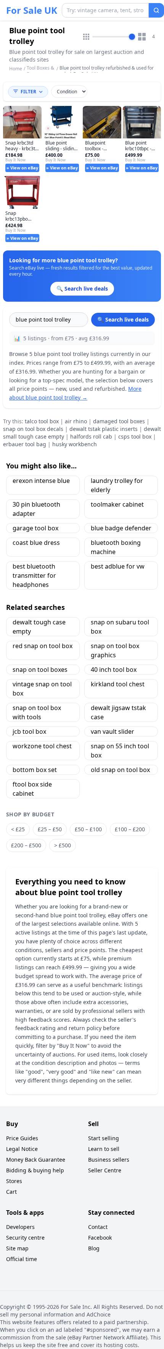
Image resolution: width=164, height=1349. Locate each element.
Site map (17, 1248)
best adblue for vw (118, 566)
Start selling (103, 1138)
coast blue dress (36, 542)
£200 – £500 (26, 845)
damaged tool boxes (119, 421)
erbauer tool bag (24, 444)
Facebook (100, 1237)
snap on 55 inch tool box (120, 750)
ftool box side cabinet (32, 789)
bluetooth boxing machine (116, 547)
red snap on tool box (42, 646)
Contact (98, 1226)
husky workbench (74, 444)
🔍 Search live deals (123, 319)
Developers (20, 1226)
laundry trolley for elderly (117, 485)
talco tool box (42, 421)
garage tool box (35, 528)
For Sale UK (31, 10)
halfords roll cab (91, 436)
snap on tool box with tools (37, 712)
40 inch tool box (114, 669)
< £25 (18, 829)
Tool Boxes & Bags (40, 71)
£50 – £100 (88, 829)
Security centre (25, 1237)
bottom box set (35, 770)
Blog (94, 1248)
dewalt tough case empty (39, 626)
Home (15, 69)
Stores (14, 1181)
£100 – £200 (130, 829)
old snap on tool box (120, 770)
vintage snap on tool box (42, 688)
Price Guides (22, 1138)
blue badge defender (121, 528)
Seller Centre (104, 1170)
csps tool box (134, 436)
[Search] (156, 10)
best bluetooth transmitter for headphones (34, 575)
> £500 (62, 845)
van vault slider (112, 731)
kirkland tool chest (118, 684)
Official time (21, 1259)
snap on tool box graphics (115, 650)
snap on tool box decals (33, 428)
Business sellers (108, 1159)
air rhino (76, 421)
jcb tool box (29, 731)
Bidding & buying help (35, 1170)
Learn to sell (103, 1148)
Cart (11, 1191)
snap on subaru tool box (120, 626)
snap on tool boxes (40, 669)
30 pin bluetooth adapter (36, 509)
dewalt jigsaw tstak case (118, 712)
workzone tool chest (42, 746)
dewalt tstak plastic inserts (103, 428)
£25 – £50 (50, 829)
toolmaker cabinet (117, 504)
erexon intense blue (41, 480)
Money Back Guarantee (35, 1159)
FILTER (28, 91)
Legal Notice (22, 1148)
